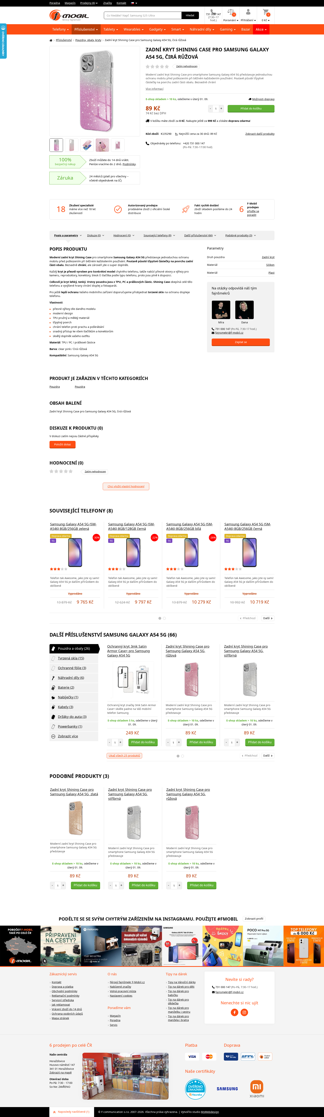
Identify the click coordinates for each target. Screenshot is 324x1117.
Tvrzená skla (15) (71, 658)
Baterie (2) (66, 687)
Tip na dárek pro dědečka (178, 1001)
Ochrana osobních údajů (67, 1013)
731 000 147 (235, 329)
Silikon (270, 265)
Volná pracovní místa (123, 991)
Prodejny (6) (87, 3)
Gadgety (156, 29)
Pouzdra (55, 386)
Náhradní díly (201, 29)
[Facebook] (234, 1012)
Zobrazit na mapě (61, 1072)
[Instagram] (244, 1012)
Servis (113, 1025)
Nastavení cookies (121, 995)
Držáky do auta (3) (72, 716)
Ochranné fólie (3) (72, 668)
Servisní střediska (63, 1000)
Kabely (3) (65, 707)
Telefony (59, 29)
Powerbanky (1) (70, 726)
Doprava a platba (62, 986)
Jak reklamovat (61, 1004)
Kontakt (121, 3)
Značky (107, 3)
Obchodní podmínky (64, 991)
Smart (176, 29)
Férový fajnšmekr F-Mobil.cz (127, 982)
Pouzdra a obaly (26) (74, 648)
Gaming (226, 29)
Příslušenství (85, 29)
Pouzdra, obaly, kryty (88, 40)
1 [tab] (159, 618)
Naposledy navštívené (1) (73, 1111)
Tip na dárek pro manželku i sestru (179, 1010)
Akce (260, 29)
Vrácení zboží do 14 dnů (67, 1009)
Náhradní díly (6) (71, 677)
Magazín (70, 3)
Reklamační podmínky (65, 995)
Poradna (55, 3)
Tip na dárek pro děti (181, 986)
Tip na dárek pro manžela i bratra (178, 1018)
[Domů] (50, 40)
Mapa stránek (60, 1018)
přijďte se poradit (253, 213)
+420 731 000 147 (197, 145)
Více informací (155, 89)
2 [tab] (164, 618)
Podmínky (129, 164)
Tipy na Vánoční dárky (182, 982)
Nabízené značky (120, 986)
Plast (271, 272)
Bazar (245, 29)
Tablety (110, 29)
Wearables (132, 29)
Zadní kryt (268, 257)
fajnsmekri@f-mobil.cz (229, 332)
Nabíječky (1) (68, 697)
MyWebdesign (210, 1112)
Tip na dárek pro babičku (178, 993)
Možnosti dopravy (263, 99)
